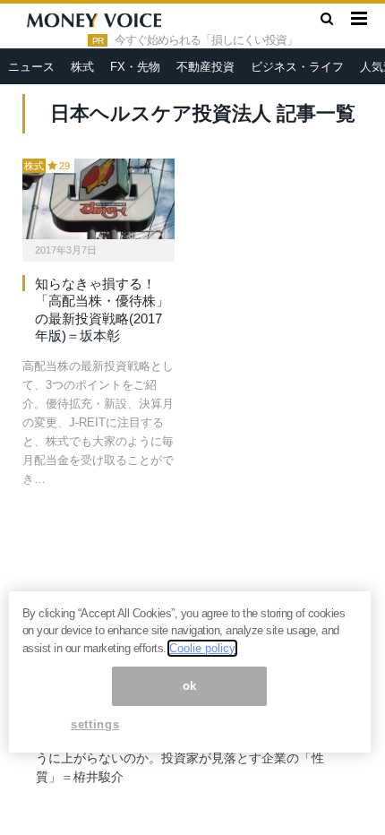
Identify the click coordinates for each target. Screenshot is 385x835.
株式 (82, 66)
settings (95, 724)
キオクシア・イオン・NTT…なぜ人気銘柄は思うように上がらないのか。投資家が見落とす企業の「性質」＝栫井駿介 (180, 758)
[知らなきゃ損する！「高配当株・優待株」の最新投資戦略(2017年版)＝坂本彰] (98, 199)
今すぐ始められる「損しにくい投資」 (206, 40)
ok (190, 686)
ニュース (31, 66)
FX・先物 (135, 66)
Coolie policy (202, 648)
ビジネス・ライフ (297, 66)
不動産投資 (205, 66)
